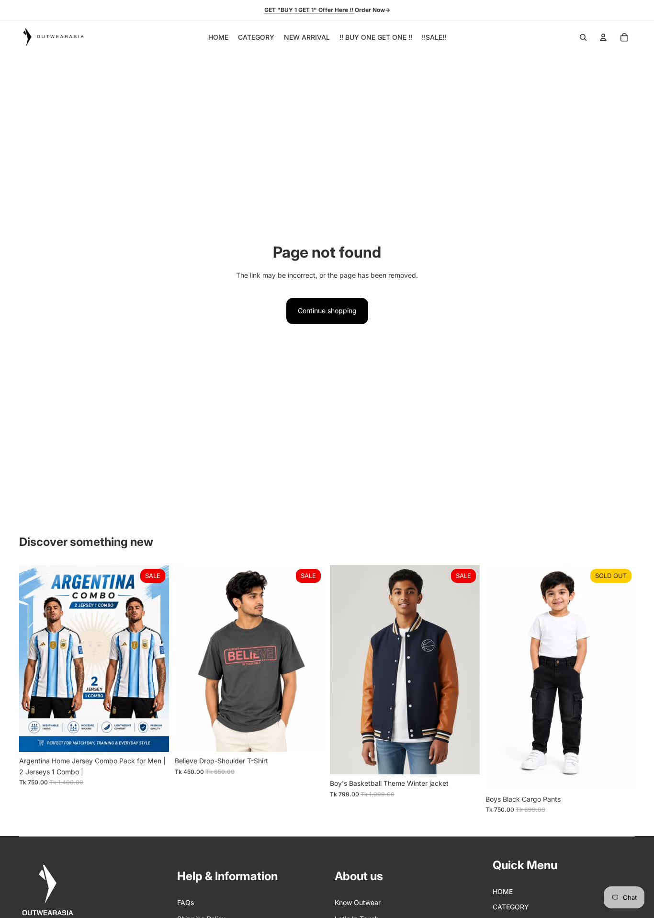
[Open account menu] (603, 37)
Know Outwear (358, 902)
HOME (503, 891)
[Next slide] (154, 658)
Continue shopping (327, 310)
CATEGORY (511, 907)
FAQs (185, 902)
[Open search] (583, 37)
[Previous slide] (33, 658)
